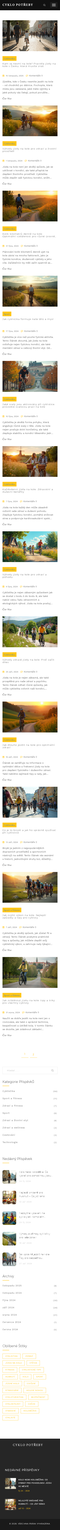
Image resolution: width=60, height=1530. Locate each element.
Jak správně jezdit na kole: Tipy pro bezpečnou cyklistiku (34, 1256)
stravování (12, 1390)
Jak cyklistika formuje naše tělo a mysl (28, 319)
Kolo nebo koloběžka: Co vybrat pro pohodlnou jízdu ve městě (35, 1174)
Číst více (7, 99)
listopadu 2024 (12, 1292)
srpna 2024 (9, 1314)
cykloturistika (14, 1397)
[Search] (53, 1070)
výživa (33, 1363)
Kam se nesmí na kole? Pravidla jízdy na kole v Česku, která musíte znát (29, 64)
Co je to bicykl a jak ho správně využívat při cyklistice (29, 831)
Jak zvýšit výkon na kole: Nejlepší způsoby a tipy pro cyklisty (24, 916)
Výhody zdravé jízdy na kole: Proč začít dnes (28, 661)
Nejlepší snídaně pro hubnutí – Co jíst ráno (31, 1194)
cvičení (31, 1383)
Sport (7, 313)
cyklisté (10, 1417)
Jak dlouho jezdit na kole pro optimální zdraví (28, 746)
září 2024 (8, 1307)
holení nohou (34, 1390)
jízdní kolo (12, 1383)
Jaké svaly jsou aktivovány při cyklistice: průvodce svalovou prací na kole (28, 405)
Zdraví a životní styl (15, 1120)
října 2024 (9, 1300)
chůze (31, 1404)
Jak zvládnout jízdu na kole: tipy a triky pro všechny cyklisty (28, 1001)
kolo (25, 1377)
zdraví (29, 1356)
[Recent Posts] (9, 1177)
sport (39, 1377)
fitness (9, 1370)
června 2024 (10, 1329)
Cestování (8, 1135)
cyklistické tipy (31, 1370)
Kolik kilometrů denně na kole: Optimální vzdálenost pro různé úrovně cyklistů (28, 235)
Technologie (10, 1142)
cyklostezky (12, 1404)
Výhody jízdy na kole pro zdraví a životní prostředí (29, 149)
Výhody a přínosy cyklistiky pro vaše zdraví (34, 1235)
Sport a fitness (12, 909)
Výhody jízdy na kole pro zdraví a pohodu (24, 575)
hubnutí (10, 1377)
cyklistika (11, 1356)
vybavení (10, 1411)
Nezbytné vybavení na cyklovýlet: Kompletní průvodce (32, 1215)
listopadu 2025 (12, 1285)
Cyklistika (9, 58)
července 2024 (11, 1322)
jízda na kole (13, 1363)
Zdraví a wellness (13, 1127)
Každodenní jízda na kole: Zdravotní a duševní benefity (27, 490)
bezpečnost (38, 1397)
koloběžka (30, 1411)
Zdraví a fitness (12, 1105)
